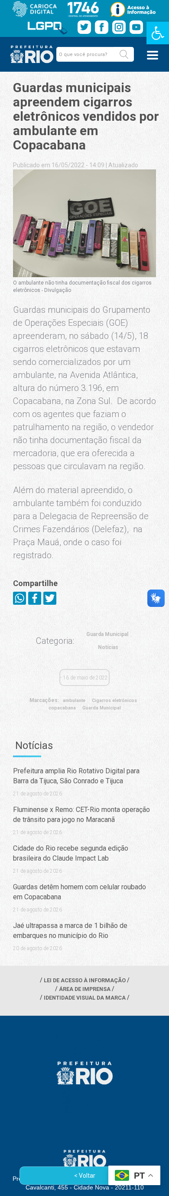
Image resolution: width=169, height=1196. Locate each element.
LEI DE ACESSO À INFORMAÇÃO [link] (85, 980)
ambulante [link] (74, 700)
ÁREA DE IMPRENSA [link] (84, 989)
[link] (157, 33)
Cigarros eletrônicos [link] (114, 700)
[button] (124, 54)
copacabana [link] (62, 708)
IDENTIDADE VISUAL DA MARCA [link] (85, 997)
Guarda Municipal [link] (107, 634)
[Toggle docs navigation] (152, 55)
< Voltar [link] (84, 1175)
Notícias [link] (108, 647)
